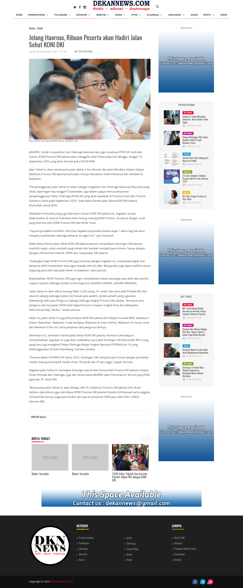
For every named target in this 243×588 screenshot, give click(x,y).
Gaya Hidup (175, 14)
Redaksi (178, 543)
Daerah (186, 346)
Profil (207, 14)
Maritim (101, 14)
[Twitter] (74, 7)
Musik (186, 192)
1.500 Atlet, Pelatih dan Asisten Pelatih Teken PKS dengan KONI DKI (129, 477)
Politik (186, 154)
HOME (19, 14)
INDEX (223, 14)
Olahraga (153, 14)
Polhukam (60, 14)
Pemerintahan (37, 14)
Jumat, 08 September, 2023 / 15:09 (47, 51)
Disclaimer (179, 554)
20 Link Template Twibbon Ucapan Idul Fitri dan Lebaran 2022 (195, 178)
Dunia (194, 14)
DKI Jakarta (188, 112)
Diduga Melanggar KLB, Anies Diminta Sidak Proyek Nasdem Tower (195, 140)
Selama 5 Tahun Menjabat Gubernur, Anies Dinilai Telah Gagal (195, 119)
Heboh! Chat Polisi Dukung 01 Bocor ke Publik (195, 159)
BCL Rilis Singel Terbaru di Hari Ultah (194, 197)
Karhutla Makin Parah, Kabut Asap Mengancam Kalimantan (195, 351)
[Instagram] (84, 7)
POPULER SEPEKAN (186, 105)
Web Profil (179, 538)
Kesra (119, 14)
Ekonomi (82, 14)
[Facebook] (80, 7)
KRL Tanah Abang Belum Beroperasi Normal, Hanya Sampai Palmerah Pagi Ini (194, 311)
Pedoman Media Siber (185, 549)
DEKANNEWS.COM (62, 581)
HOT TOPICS (186, 296)
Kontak (177, 560)
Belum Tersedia (40, 474)
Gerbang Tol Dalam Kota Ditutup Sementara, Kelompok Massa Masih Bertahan (193, 372)
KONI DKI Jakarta (38, 417)
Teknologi (187, 171)
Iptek (134, 14)
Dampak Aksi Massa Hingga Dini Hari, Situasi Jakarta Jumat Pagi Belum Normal (195, 332)
